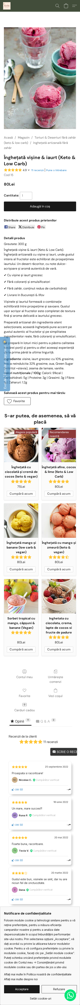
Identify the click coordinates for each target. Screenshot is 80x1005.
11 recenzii (37, 170)
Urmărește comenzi (55, 679)
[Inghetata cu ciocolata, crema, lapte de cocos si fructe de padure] (59, 596)
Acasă (8, 137)
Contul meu (24, 677)
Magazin (24, 137)
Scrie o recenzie (66, 752)
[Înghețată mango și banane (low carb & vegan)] (21, 520)
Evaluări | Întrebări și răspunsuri (5, 367)
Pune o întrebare (56, 170)
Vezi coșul (55, 696)
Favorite (24, 696)
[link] (40, 997)
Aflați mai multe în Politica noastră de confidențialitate (37, 974)
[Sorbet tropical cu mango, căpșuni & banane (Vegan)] (21, 596)
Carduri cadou (24, 710)
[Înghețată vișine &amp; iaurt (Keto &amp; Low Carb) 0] (40, 78)
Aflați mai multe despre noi (21, 979)
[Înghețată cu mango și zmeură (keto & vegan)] (59, 520)
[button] (7, 6)
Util (16, 789)
